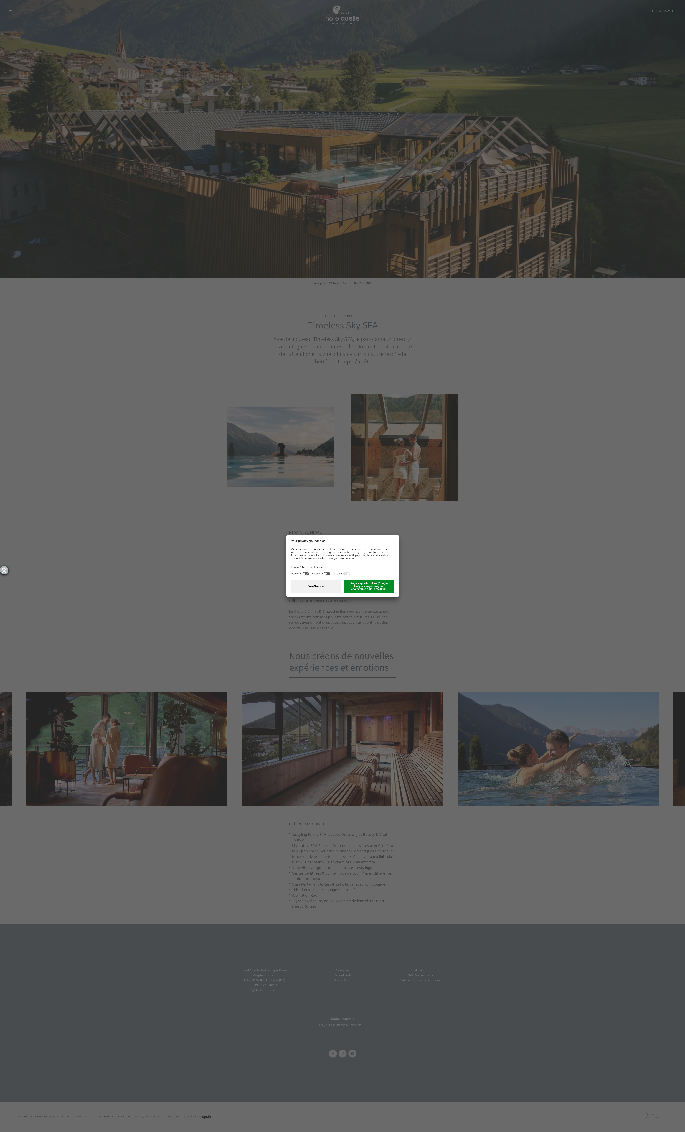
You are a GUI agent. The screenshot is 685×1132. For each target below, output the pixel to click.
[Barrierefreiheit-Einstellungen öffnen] (4, 570)
